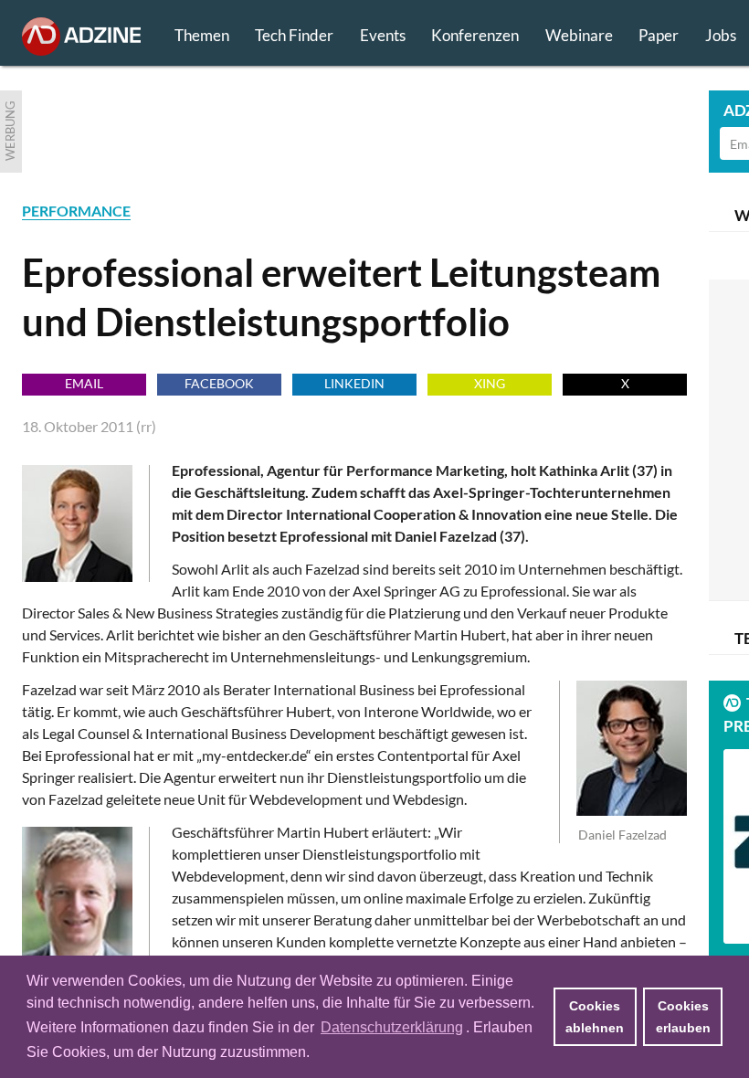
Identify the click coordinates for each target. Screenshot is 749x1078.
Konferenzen (475, 35)
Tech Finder (294, 35)
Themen (201, 35)
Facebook (219, 383)
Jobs (720, 35)
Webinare (579, 35)
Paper (658, 35)
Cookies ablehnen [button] (594, 1017)
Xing (489, 383)
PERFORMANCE (76, 210)
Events (383, 35)
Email (84, 383)
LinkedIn (354, 383)
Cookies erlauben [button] (683, 1017)
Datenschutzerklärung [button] (392, 1027)
